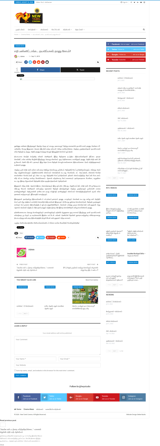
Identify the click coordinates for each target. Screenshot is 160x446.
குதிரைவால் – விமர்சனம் (126, 128)
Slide (21, 233)
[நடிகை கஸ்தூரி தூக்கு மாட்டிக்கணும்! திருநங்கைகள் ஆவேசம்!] (115, 267)
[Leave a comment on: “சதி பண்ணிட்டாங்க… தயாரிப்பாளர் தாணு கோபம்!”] (97, 62)
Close (2, 445)
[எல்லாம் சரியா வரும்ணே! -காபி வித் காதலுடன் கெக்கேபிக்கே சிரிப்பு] (111, 91)
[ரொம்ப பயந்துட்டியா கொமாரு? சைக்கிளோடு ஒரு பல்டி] (85, 295)
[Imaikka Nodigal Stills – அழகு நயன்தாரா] (136, 245)
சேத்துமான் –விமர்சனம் (126, 98)
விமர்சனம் (44, 30)
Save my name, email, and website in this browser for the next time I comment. (45, 370)
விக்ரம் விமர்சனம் (123, 108)
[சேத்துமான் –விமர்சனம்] (111, 100)
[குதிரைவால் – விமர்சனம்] (111, 131)
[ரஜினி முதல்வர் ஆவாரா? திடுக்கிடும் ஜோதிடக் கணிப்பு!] (115, 222)
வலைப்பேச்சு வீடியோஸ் (53, 409)
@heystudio (84, 386)
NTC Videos (111, 262)
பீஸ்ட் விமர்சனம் (123, 118)
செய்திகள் (32, 30)
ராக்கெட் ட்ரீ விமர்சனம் (125, 78)
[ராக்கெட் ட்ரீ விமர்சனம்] (29, 295)
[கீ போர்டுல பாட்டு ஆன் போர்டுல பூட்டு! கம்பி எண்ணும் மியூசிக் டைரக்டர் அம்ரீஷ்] (111, 171)
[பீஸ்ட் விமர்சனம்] (111, 121)
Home (19, 409)
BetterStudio (141, 414)
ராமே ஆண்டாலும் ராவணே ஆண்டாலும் (130, 138)
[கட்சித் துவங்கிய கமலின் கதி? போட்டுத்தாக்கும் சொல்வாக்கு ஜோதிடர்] (136, 200)
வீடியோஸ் (66, 30)
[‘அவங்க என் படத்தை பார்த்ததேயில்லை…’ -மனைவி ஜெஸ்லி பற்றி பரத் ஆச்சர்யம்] (3, 425)
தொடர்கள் (79, 30)
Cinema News (19, 46)
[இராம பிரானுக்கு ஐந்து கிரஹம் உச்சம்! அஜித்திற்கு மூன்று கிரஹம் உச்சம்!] (115, 200)
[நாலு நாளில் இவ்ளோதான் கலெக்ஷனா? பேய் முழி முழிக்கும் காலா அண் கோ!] (136, 267)
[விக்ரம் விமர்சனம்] (111, 111)
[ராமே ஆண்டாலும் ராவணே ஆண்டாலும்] (57, 295)
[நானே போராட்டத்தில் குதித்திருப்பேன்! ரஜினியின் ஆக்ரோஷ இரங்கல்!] (115, 245)
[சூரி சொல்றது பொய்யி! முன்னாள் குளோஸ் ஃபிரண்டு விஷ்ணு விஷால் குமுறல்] (111, 161)
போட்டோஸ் (56, 30)
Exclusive (131, 240)
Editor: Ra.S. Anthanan (44, 2)
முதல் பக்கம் (20, 30)
